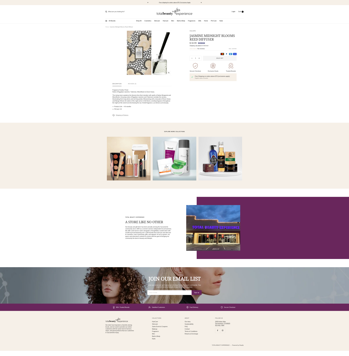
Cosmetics (147, 21)
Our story (187, 321)
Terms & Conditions (191, 331)
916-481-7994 (219, 325)
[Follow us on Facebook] (217, 330)
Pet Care (214, 21)
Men (172, 21)
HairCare (155, 321)
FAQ (186, 326)
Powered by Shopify (238, 345)
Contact (187, 329)
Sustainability (189, 324)
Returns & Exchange (191, 334)
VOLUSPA (193, 31)
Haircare (165, 21)
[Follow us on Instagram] (222, 330)
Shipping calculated (195, 45)
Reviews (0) (132, 83)
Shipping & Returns (122, 115)
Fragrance (155, 331)
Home (206, 21)
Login (233, 11)
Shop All (139, 21)
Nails (221, 21)
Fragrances (191, 21)
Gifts (199, 21)
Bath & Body (181, 21)
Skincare (157, 21)
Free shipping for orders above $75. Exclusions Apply (174, 2)
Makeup (154, 329)
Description (117, 83)
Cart (240, 11)
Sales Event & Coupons (160, 326)
